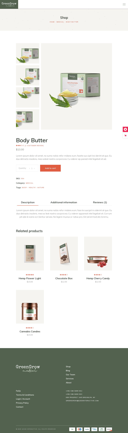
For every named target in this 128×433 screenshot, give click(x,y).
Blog (68, 370)
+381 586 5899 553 (74, 394)
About (68, 382)
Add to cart (50, 168)
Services (70, 378)
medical (29, 183)
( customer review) (34, 146)
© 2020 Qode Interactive (26, 429)
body (24, 187)
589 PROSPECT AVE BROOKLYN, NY (80, 397)
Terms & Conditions (25, 395)
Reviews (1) (100, 202)
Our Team (70, 374)
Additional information (63, 202)
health (32, 187)
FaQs (18, 391)
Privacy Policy (22, 403)
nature (41, 187)
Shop (68, 366)
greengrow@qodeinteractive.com (82, 401)
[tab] (27, 202)
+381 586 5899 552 (74, 391)
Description (27, 202)
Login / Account (23, 399)
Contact (19, 407)
